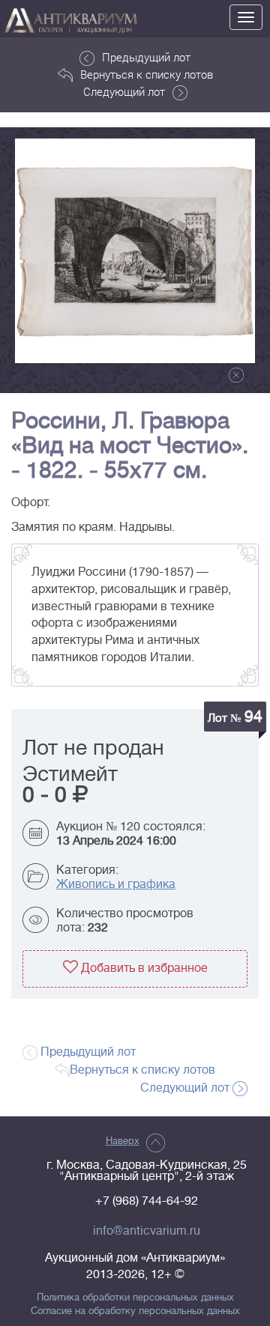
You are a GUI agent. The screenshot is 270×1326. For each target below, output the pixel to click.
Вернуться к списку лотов (146, 74)
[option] (135, 251)
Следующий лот (124, 91)
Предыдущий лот (146, 56)
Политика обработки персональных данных (135, 1297)
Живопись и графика (116, 884)
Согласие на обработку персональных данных (135, 1311)
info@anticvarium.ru (146, 1231)
